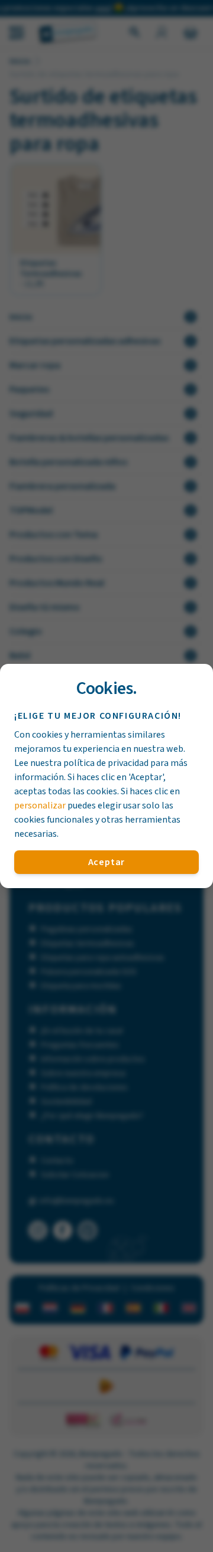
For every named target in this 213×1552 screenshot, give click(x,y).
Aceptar (106, 862)
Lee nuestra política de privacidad (81, 763)
